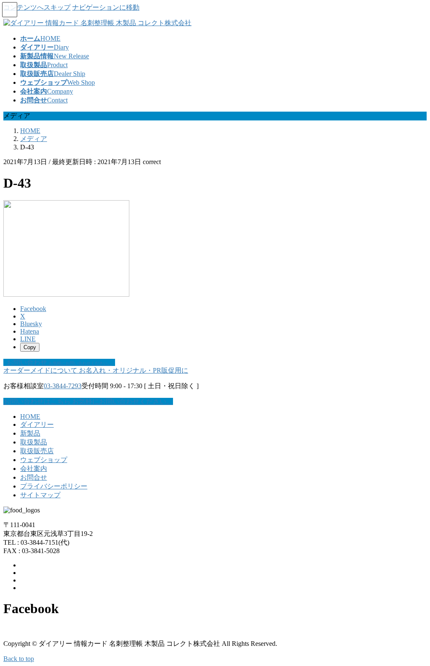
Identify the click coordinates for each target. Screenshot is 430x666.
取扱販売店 (37, 450)
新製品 (30, 433)
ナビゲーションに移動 (105, 7)
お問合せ (33, 477)
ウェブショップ (43, 459)
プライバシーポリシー (53, 486)
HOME (30, 416)
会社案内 (33, 468)
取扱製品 (33, 442)
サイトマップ (40, 495)
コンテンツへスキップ (37, 7)
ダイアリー (37, 424)
